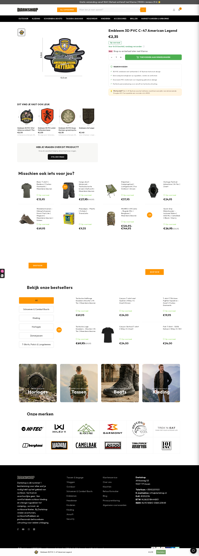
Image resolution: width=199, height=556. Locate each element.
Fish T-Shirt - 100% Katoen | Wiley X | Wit (172, 327)
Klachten (107, 486)
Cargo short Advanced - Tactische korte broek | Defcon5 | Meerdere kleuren (86, 186)
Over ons (107, 482)
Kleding (36, 19)
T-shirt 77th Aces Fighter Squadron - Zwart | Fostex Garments (171, 301)
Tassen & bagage (75, 477)
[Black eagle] (86, 429)
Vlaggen (71, 482)
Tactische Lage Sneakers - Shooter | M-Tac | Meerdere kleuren (86, 328)
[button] (144, 46)
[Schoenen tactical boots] (120, 383)
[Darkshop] (27, 10)
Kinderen (105, 19)
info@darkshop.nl (158, 493)
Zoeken (143, 9)
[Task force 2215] (139, 445)
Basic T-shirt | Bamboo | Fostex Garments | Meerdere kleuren (44, 185)
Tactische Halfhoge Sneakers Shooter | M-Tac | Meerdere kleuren (86, 300)
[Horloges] (38, 383)
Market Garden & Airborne (155, 19)
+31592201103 (152, 489)
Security (70, 519)
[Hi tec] (32, 429)
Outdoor (23, 19)
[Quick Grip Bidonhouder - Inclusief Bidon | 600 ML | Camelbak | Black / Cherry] (153, 219)
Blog (105, 496)
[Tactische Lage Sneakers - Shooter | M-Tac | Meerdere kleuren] (64, 335)
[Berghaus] (32, 445)
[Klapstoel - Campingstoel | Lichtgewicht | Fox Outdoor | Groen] (111, 190)
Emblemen (72, 496)
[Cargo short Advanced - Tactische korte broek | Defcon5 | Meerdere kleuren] (69, 190)
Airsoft (70, 514)
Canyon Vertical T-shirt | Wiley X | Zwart (129, 327)
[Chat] (193, 550)
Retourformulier (111, 491)
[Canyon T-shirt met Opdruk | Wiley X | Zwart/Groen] (107, 306)
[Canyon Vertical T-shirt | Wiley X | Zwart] (107, 335)
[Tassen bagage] (79, 383)
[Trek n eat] (166, 429)
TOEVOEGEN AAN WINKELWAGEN (155, 57)
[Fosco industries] (113, 445)
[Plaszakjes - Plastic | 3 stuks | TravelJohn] (69, 219)
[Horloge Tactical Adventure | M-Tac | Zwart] (153, 190)
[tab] (21, 32)
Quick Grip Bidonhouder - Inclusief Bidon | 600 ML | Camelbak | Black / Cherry (171, 213)
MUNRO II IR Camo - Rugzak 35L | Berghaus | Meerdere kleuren (129, 212)
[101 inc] (166, 445)
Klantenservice (110, 477)
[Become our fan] (18, 529)
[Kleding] (161, 383)
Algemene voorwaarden (115, 505)
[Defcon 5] (139, 429)
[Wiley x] (59, 429)
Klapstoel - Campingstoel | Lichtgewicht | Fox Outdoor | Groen (129, 185)
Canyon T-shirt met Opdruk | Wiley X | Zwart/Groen (127, 300)
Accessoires (120, 19)
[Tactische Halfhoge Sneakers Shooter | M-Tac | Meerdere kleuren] (64, 306)
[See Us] (29, 529)
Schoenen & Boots (53, 19)
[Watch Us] (23, 529)
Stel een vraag (57, 157)
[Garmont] (113, 429)
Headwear (92, 19)
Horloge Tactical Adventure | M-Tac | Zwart (171, 184)
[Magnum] (59, 445)
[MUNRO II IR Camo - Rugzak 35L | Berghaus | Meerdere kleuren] (111, 219)
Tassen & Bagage (74, 19)
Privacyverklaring (111, 500)
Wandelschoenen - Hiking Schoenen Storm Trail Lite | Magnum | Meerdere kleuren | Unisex (45, 214)
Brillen (134, 19)
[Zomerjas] (72, 258)
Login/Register (174, 9)
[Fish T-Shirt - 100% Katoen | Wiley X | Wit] (151, 335)
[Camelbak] (86, 445)
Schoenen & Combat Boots (79, 491)
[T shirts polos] (154, 257)
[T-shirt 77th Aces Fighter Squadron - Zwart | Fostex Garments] (151, 306)
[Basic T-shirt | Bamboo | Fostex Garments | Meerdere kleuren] (26, 190)
